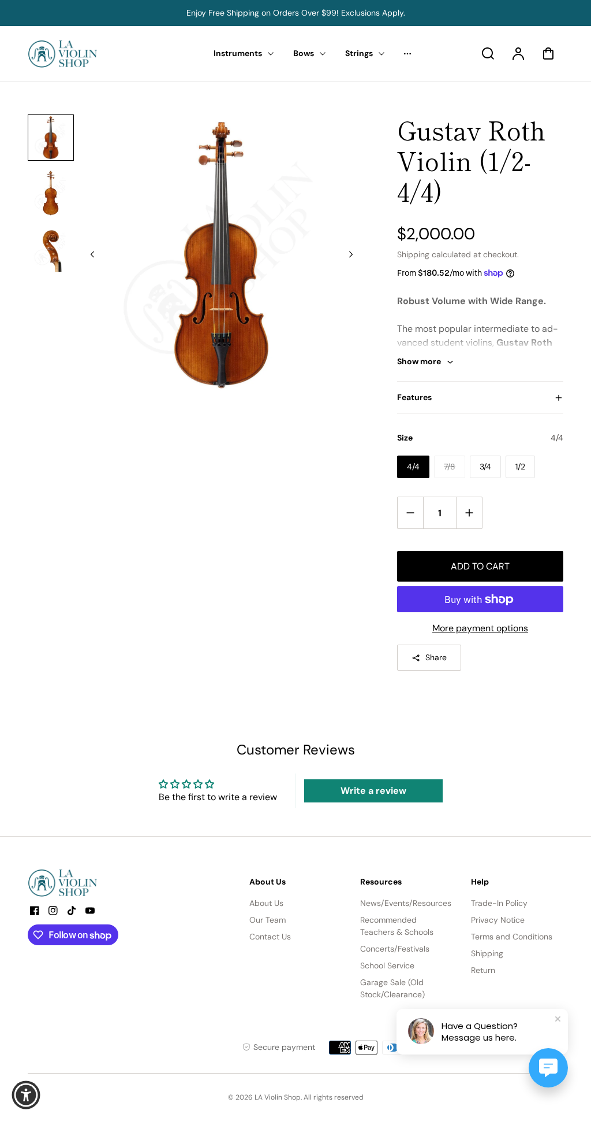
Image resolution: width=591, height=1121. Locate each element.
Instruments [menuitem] (238, 53)
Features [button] (414, 397)
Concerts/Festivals (394, 949)
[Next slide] (351, 254)
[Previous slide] (92, 254)
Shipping (413, 254)
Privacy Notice (498, 920)
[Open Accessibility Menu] (26, 1095)
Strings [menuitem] (359, 53)
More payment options (480, 628)
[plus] (469, 512)
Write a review (373, 791)
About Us (266, 903)
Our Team (267, 920)
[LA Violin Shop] (100, 883)
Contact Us (270, 936)
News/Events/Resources (405, 903)
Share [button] (436, 657)
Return (483, 970)
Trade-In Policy (499, 903)
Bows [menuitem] (303, 53)
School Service (387, 965)
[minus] (411, 512)
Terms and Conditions (511, 936)
